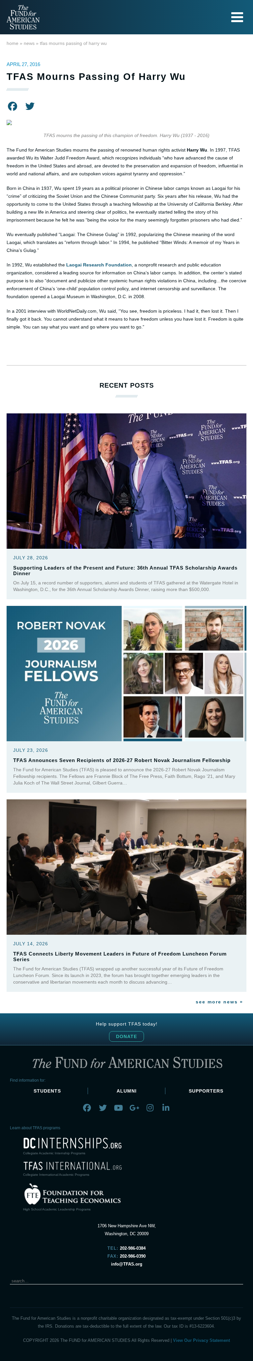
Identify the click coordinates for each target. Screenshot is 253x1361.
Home (12, 43)
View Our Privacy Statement (201, 1340)
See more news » (219, 1001)
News (29, 43)
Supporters (206, 1091)
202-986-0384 (133, 1248)
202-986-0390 (133, 1256)
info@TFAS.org (126, 1264)
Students (47, 1091)
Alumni (127, 1091)
